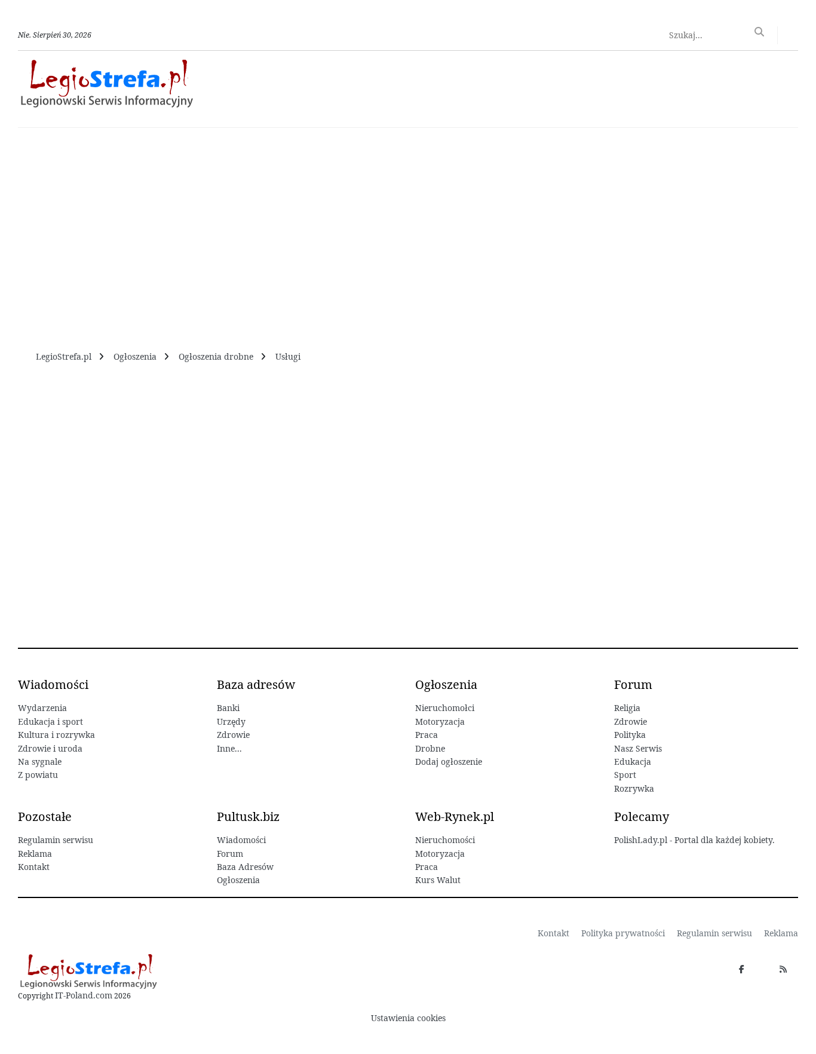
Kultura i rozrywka (56, 734)
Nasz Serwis (638, 748)
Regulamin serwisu (55, 839)
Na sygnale (40, 761)
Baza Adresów (245, 866)
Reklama (35, 853)
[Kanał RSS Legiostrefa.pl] (783, 969)
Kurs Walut (438, 880)
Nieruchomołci (444, 707)
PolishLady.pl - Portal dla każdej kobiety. (694, 839)
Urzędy (231, 721)
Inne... (229, 748)
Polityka (630, 734)
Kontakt (34, 866)
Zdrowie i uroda (50, 748)
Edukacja (632, 761)
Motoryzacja (440, 721)
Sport (625, 774)
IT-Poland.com (83, 995)
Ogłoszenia (135, 356)
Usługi (287, 356)
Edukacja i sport (50, 721)
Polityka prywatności (623, 933)
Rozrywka (634, 788)
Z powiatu (38, 774)
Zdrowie (233, 734)
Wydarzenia (42, 707)
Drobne (430, 748)
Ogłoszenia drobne (216, 356)
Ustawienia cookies (408, 1018)
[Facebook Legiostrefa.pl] (741, 969)
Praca (426, 734)
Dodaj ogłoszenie (448, 761)
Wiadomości (241, 839)
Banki (228, 707)
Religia (627, 707)
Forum (230, 853)
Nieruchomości (445, 839)
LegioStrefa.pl (63, 356)
